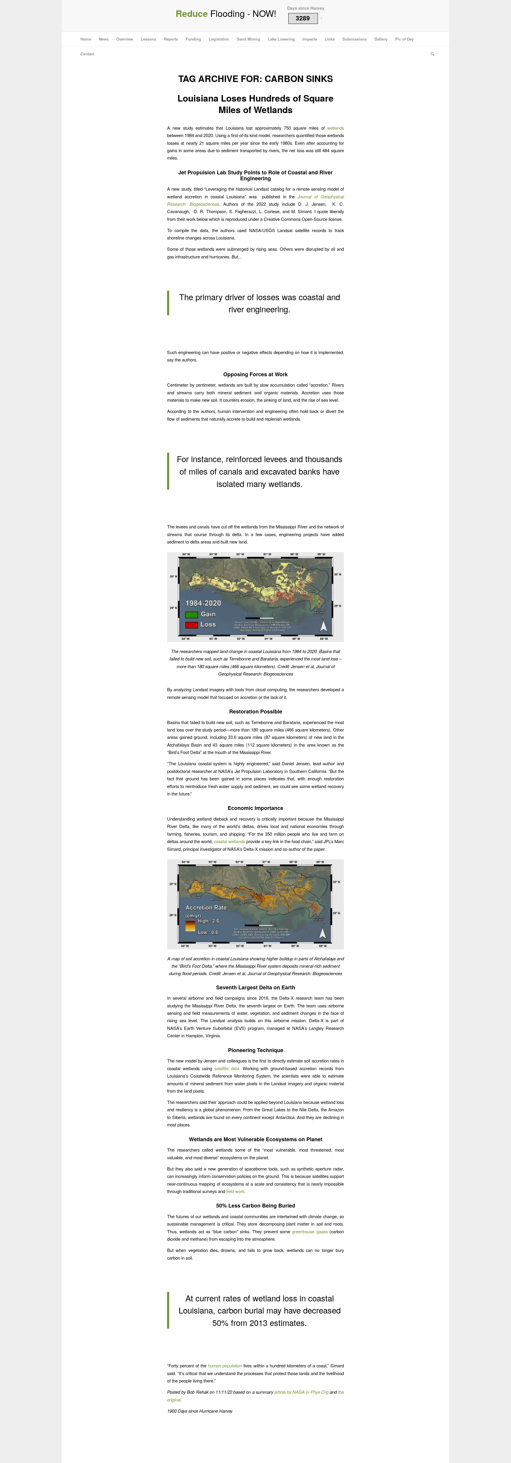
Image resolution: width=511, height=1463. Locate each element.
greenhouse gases (309, 1231)
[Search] (430, 53)
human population (225, 1365)
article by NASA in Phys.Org (301, 1392)
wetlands (335, 128)
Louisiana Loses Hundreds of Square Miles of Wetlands (255, 103)
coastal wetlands (229, 841)
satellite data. (227, 1068)
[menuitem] (86, 39)
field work (235, 1191)
